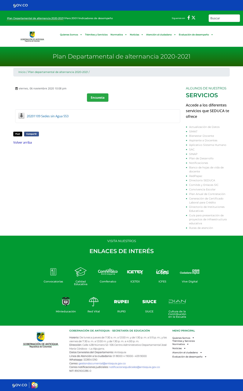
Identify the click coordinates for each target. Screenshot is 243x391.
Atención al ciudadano (159, 34)
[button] (17, 134)
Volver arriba (22, 142)
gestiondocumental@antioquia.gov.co (102, 363)
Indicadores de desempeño (96, 18)
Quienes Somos (69, 34)
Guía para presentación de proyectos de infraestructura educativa (208, 219)
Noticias (134, 34)
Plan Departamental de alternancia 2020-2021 (35, 18)
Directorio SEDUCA (202, 180)
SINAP (193, 154)
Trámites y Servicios (96, 34)
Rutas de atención (201, 228)
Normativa (116, 34)
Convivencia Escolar (202, 189)
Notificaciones (198, 163)
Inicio (22, 72)
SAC (192, 149)
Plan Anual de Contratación (207, 194)
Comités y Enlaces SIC (204, 185)
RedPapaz (195, 176)
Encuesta (98, 97)
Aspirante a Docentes (203, 140)
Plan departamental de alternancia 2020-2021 (58, 72)
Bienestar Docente (201, 136)
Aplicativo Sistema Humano (207, 145)
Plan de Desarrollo (201, 158)
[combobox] (224, 18)
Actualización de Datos (204, 127)
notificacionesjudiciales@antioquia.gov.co (134, 366)
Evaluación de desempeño (194, 34)
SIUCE (149, 311)
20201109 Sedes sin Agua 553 (48, 116)
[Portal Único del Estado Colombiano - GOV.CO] (20, 5)
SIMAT (193, 131)
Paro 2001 (71, 18)
